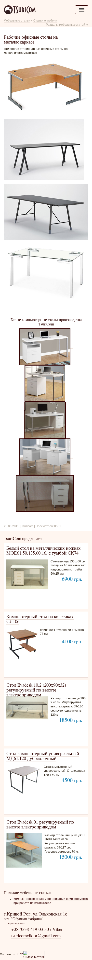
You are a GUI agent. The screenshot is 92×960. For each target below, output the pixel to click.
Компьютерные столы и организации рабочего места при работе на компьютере (50, 901)
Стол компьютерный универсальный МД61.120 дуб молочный (42, 755)
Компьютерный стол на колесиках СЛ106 (40, 618)
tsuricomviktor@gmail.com (36, 935)
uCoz (19, 954)
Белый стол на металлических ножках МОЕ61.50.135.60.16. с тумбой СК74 (43, 550)
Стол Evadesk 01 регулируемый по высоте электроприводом (40, 824)
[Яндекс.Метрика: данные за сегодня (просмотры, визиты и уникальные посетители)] (33, 954)
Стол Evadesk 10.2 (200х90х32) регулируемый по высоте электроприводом (36, 690)
